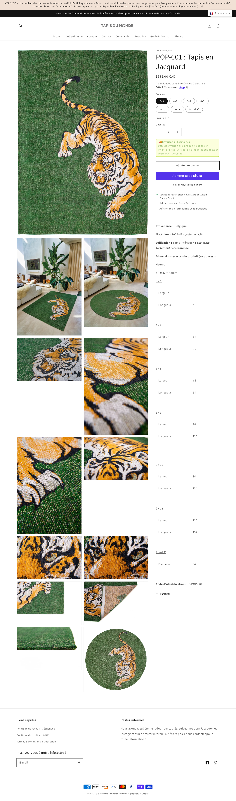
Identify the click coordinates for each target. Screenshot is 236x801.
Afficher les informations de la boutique (183, 208)
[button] (21, 26)
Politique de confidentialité (33, 735)
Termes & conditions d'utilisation (36, 741)
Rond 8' (194, 109)
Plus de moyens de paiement (187, 184)
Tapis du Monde (101, 794)
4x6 (175, 101)
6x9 (202, 101)
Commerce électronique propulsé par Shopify (128, 794)
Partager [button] (165, 594)
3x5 (162, 101)
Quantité (160, 124)
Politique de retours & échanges (36, 728)
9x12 (177, 109)
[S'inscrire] (79, 763)
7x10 (162, 109)
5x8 (189, 101)
